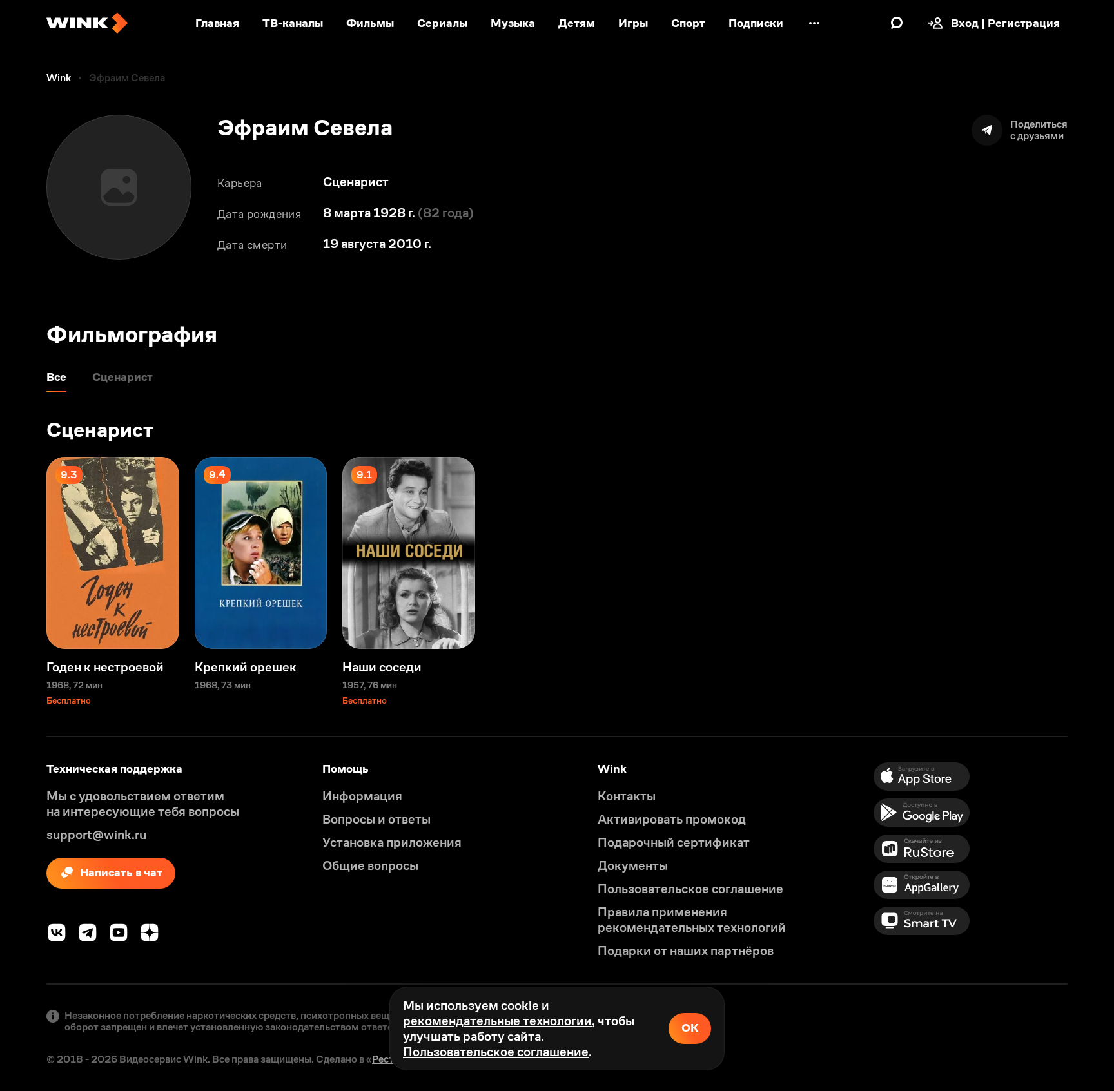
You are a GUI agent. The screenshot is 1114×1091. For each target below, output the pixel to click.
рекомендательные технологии (497, 1021)
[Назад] (23, 553)
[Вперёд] (1091, 553)
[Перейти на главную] (87, 23)
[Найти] (896, 23)
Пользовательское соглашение (496, 1052)
